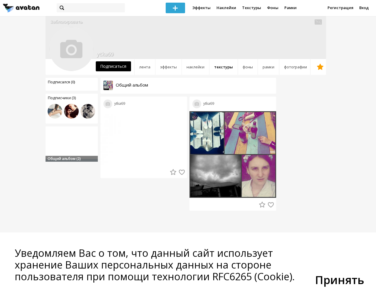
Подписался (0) (61, 82)
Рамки (290, 7)
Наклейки (226, 7)
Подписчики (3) (62, 97)
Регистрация (340, 7)
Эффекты (201, 7)
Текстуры (251, 7)
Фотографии (295, 67)
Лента (144, 67)
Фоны (272, 7)
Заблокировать (66, 21)
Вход (364, 7)
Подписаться (113, 66)
